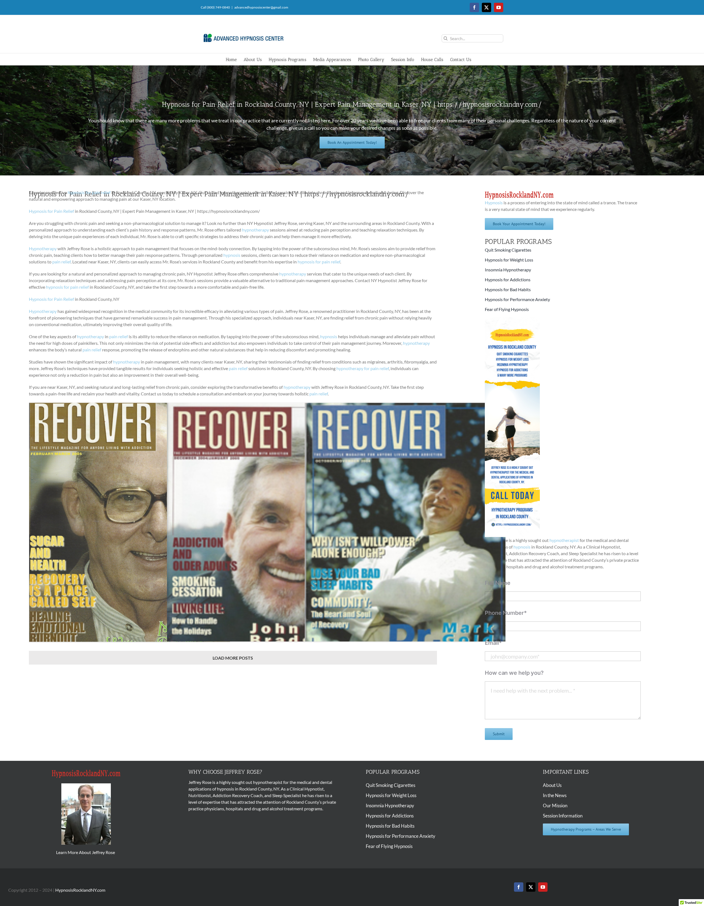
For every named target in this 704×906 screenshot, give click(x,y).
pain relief (61, 261)
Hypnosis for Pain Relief (51, 211)
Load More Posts (233, 657)
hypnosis (231, 255)
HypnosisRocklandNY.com (80, 890)
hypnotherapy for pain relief (362, 368)
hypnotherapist (564, 540)
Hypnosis (494, 202)
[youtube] (543, 887)
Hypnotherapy (43, 248)
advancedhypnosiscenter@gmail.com (261, 7)
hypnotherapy (255, 229)
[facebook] (518, 887)
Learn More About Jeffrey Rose (86, 852)
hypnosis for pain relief (89, 192)
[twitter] (530, 887)
